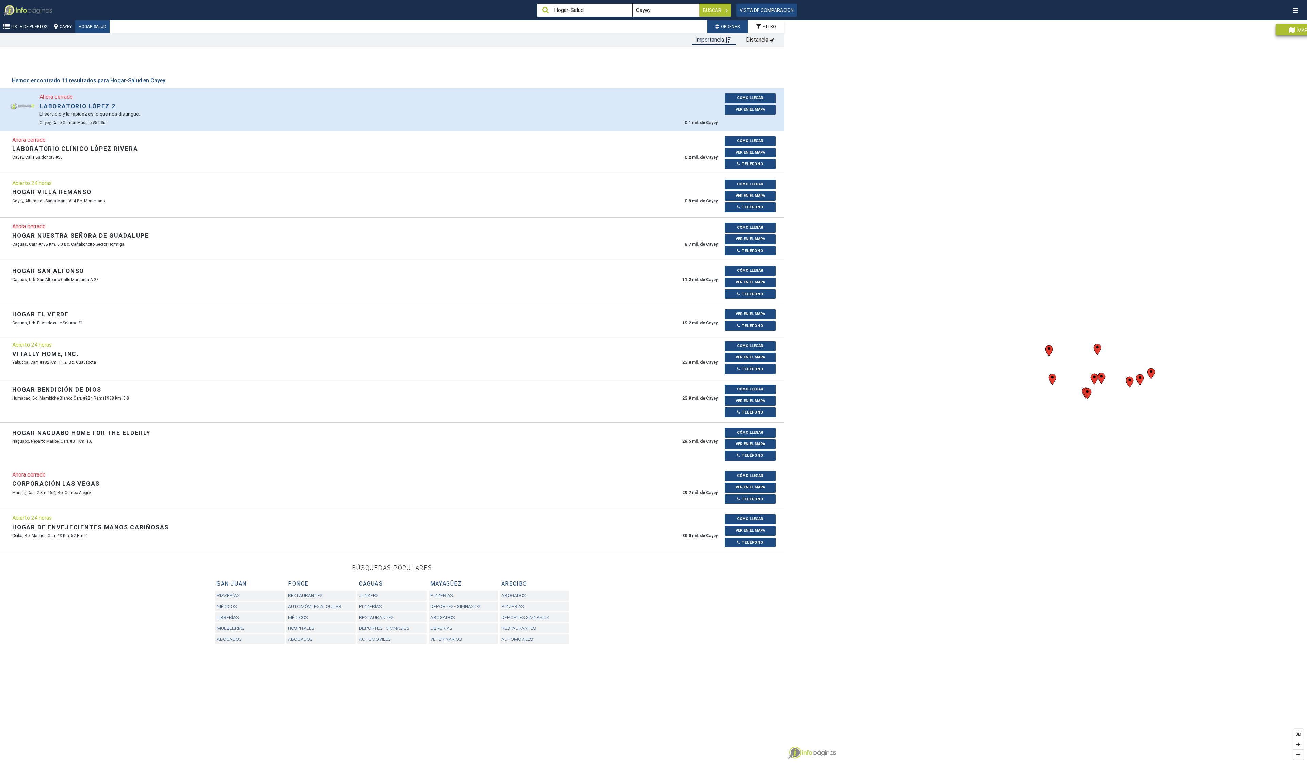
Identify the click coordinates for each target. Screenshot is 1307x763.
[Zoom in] (1298, 744)
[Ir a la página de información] (22, 106)
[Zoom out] (1298, 754)
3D (1298, 734)
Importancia (710, 39)
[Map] (1045, 389)
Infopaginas (794, 753)
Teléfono (751, 164)
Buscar (712, 10)
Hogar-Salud (92, 26)
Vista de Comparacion (767, 10)
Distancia (758, 39)
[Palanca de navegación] (1295, 10)
